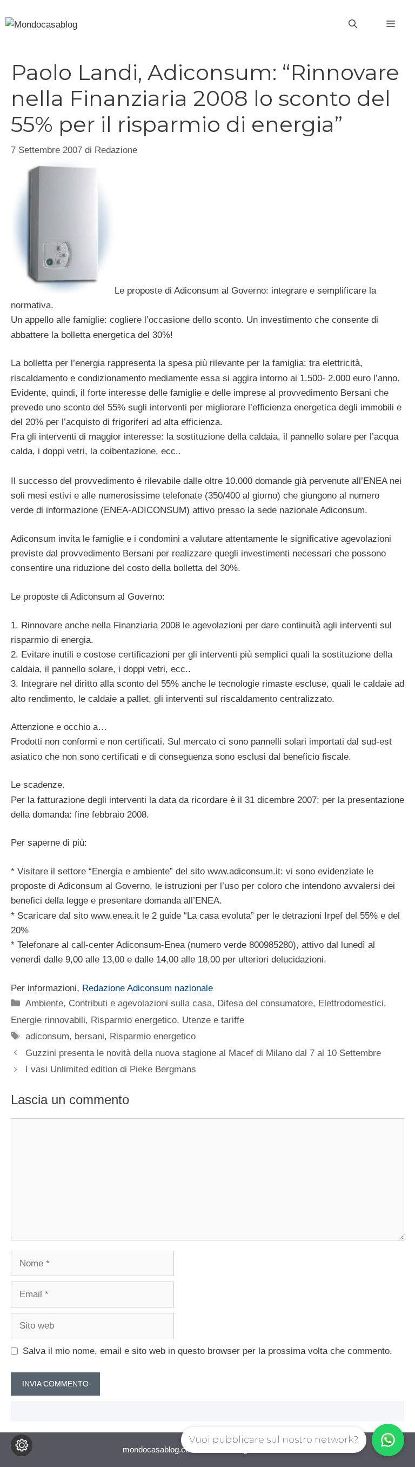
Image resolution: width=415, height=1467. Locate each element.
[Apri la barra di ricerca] (353, 24)
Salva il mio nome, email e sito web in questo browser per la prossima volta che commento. (207, 1351)
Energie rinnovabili (48, 1020)
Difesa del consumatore (265, 1003)
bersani (89, 1036)
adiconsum (47, 1036)
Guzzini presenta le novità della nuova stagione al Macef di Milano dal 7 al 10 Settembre (203, 1053)
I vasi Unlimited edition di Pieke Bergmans (110, 1069)
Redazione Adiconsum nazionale (147, 988)
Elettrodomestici (351, 1003)
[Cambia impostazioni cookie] (21, 1445)
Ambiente (44, 1003)
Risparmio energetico (134, 1020)
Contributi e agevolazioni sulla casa (140, 1003)
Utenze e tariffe (213, 1020)
